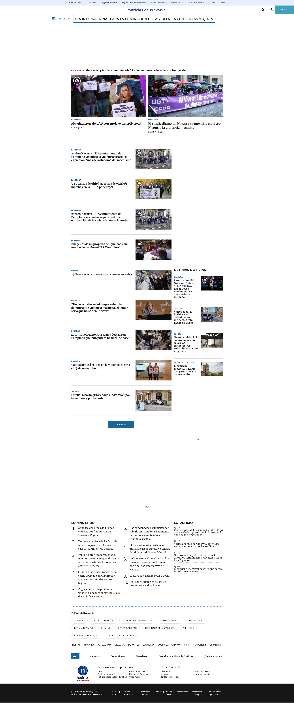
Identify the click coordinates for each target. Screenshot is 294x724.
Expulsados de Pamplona (137, 620)
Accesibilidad (182, 691)
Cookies (158, 691)
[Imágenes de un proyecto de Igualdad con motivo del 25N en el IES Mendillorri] (154, 249)
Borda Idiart (196, 620)
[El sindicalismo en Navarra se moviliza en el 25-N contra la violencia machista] (185, 96)
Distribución (166, 671)
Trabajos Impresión (201, 671)
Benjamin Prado (83, 628)
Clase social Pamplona (120, 635)
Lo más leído (83, 522)
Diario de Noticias (137, 671)
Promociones (118, 656)
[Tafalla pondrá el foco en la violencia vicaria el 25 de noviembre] (154, 370)
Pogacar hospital (103, 620)
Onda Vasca (134, 677)
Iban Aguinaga (78, 128)
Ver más (121, 424)
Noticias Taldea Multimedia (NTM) (112, 677)
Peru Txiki (188, 628)
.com (75, 656)
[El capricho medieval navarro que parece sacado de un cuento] (212, 370)
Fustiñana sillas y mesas (159, 628)
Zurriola (79, 620)
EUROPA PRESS (155, 132)
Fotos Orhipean (127, 628)
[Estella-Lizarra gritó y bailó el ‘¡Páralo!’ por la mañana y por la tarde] (154, 400)
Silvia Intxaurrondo (86, 635)
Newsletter (142, 656)
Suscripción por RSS (200, 674)
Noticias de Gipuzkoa (138, 674)
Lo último (183, 522)
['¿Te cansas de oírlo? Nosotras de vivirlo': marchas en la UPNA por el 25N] (154, 189)
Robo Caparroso (170, 620)
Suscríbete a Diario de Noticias (176, 656)
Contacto (95, 656)
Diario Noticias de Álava (108, 674)
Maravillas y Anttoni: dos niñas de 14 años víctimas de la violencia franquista (135, 70)
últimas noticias (190, 269)
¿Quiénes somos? (213, 656)
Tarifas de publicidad (170, 677)
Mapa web (165, 674)
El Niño (105, 628)
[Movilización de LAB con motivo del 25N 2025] (108, 96)
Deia (100, 671)
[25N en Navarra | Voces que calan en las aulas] (154, 280)
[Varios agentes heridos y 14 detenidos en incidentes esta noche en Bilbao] (212, 317)
